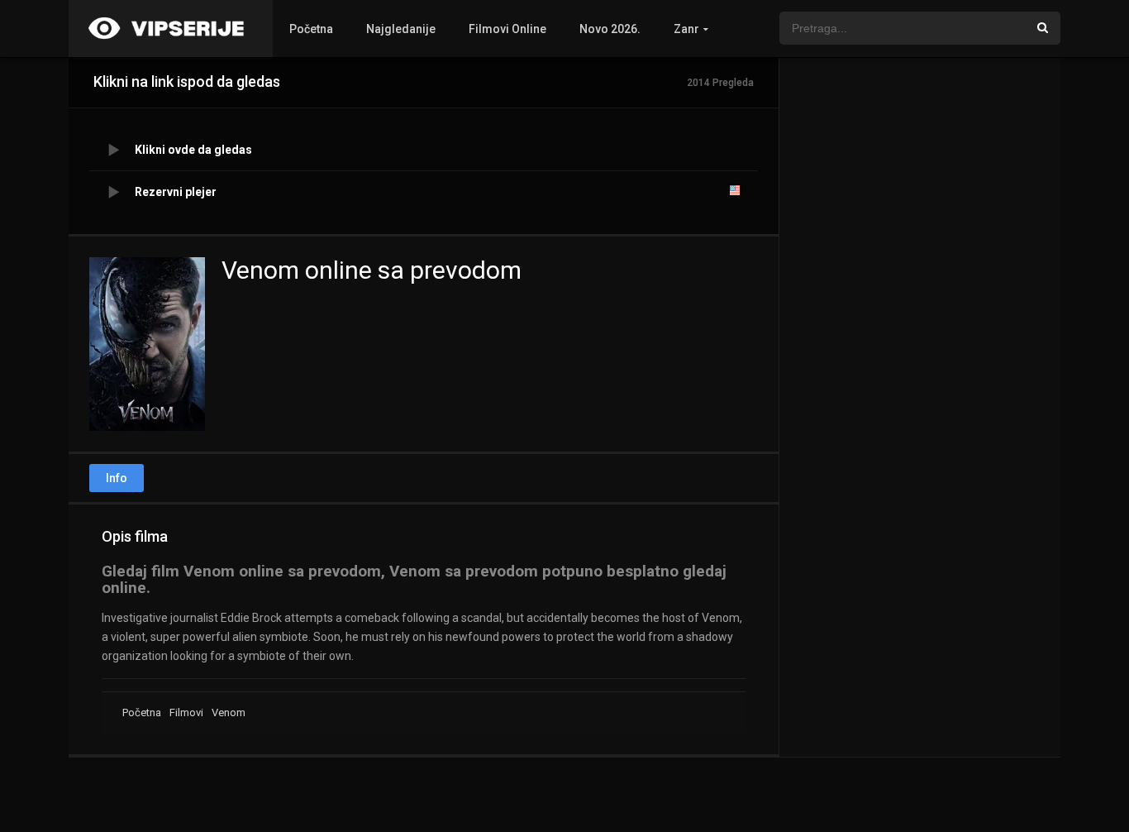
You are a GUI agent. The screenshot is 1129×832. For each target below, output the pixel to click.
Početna (311, 29)
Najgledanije (401, 29)
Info (116, 478)
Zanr (686, 29)
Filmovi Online (507, 29)
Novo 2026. (610, 29)
